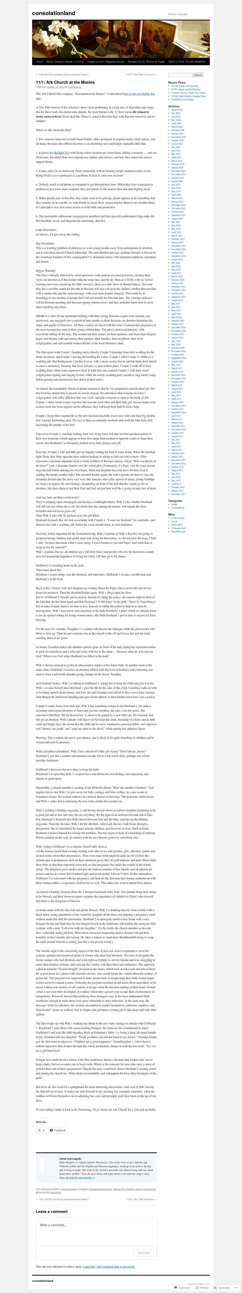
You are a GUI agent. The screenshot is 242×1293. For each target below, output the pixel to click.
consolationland (53, 13)
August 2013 (177, 436)
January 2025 (177, 167)
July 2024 (175, 184)
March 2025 (176, 160)
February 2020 (178, 347)
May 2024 (176, 191)
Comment (144, 1252)
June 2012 (176, 476)
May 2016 (176, 395)
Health (174, 504)
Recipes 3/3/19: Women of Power (146, 61)
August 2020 (177, 337)
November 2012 (178, 463)
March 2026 (176, 126)
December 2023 (178, 204)
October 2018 (177, 381)
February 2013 (178, 453)
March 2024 (176, 198)
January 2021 (177, 323)
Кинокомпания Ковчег (100, 1189)
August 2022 (177, 259)
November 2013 (178, 429)
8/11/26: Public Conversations (184, 85)
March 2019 (176, 368)
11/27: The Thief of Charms (141, 74)
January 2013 (177, 456)
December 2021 (178, 286)
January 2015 (177, 402)
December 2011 (178, 493)
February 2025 (178, 164)
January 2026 (177, 133)
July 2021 (175, 303)
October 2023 (177, 211)
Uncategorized (68, 1189)
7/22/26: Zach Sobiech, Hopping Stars (188, 95)
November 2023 (178, 208)
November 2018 (178, 378)
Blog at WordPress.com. (199, 1284)
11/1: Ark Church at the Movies (65, 82)
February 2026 (178, 130)
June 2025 (176, 150)
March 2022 (176, 276)
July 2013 (175, 439)
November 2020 (178, 330)
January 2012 (177, 490)
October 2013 (177, 432)
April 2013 (176, 446)
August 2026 (177, 109)
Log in (174, 521)
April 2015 (176, 398)
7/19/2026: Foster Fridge (182, 99)
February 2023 (178, 238)
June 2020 (176, 340)
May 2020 (176, 344)
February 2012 (178, 487)
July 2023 (175, 221)
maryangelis (74, 86)
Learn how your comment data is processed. (109, 1266)
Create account (177, 517)
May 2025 (176, 153)
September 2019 (178, 357)
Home (39, 61)
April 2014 (176, 415)
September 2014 (178, 412)
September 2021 (178, 296)
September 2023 (178, 215)
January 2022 (177, 283)
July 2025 (175, 147)
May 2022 (176, 269)
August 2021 (177, 300)
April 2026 (176, 123)
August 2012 (177, 470)
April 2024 (176, 194)
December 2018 (178, 374)
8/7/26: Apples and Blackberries (185, 89)
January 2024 (177, 201)
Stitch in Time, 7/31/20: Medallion (186, 61)
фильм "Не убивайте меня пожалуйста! (134, 1189)
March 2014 (176, 419)
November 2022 (178, 249)
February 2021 (178, 320)
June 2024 (176, 187)
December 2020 (178, 327)
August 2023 (177, 218)
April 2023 (176, 232)
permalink (56, 1192)
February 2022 (178, 279)
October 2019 (177, 354)
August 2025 (177, 143)
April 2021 (176, 313)
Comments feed (178, 527)
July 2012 (175, 473)
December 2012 (178, 459)
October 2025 (177, 140)
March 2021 (176, 317)
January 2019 (177, 371)
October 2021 (177, 293)
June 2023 (176, 225)
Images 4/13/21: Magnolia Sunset (105, 61)
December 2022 (178, 245)
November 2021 (178, 289)
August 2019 (177, 361)
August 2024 (177, 181)
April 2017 (176, 391)
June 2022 (176, 266)
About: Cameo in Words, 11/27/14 (65, 61)
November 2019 (178, 351)
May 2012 (176, 480)
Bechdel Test (62, 153)
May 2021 (176, 310)
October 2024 (177, 177)
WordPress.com (178, 531)
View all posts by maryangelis (77, 1177)
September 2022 (178, 255)
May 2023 (176, 228)
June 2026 (176, 116)
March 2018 (176, 385)
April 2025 (176, 157)
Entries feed (176, 524)
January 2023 (177, 242)
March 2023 (176, 235)
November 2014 (178, 405)
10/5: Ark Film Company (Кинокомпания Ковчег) (62, 74)
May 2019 (176, 364)
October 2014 (177, 408)
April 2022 (176, 272)
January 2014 (177, 422)
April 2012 (176, 483)
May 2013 (176, 442)
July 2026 (175, 113)
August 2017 (177, 388)
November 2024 (178, 174)
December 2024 (178, 170)
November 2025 (178, 136)
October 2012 (177, 466)
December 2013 (178, 425)
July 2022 (175, 262)
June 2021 (176, 306)
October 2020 (177, 334)
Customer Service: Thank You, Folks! (188, 92)
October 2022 (177, 252)
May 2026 (176, 119)
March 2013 (176, 449)
